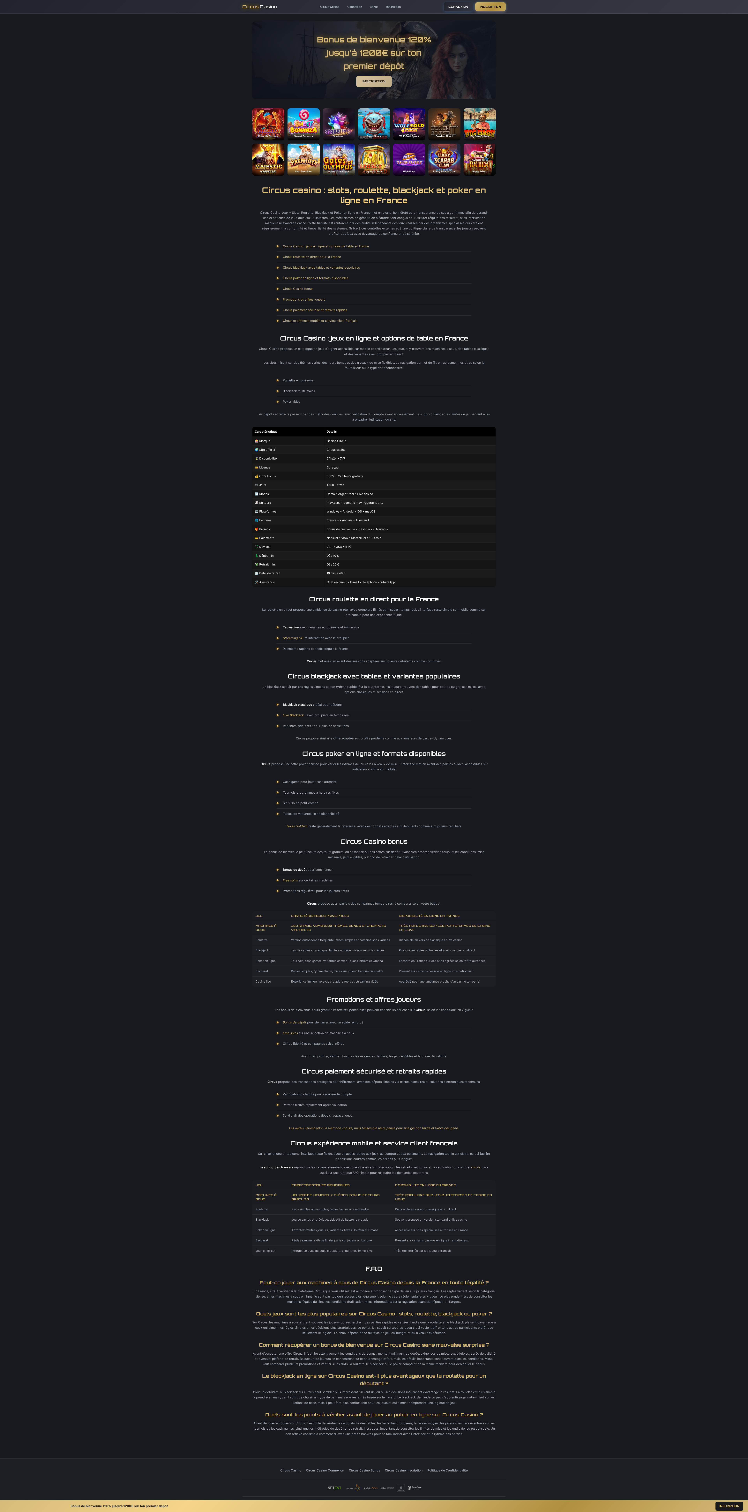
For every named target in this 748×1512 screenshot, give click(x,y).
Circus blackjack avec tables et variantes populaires (321, 267)
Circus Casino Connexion (325, 1470)
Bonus (374, 6)
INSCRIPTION (490, 6)
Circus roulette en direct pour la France (312, 257)
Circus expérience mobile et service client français (320, 321)
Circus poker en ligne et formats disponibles (315, 278)
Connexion (354, 6)
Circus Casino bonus (298, 289)
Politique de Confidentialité (447, 1470)
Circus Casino (330, 6)
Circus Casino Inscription (404, 1470)
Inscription (393, 6)
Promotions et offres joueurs (304, 299)
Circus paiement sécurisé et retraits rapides (315, 310)
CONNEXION (458, 6)
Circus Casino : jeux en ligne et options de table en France (326, 246)
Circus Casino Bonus (364, 1470)
